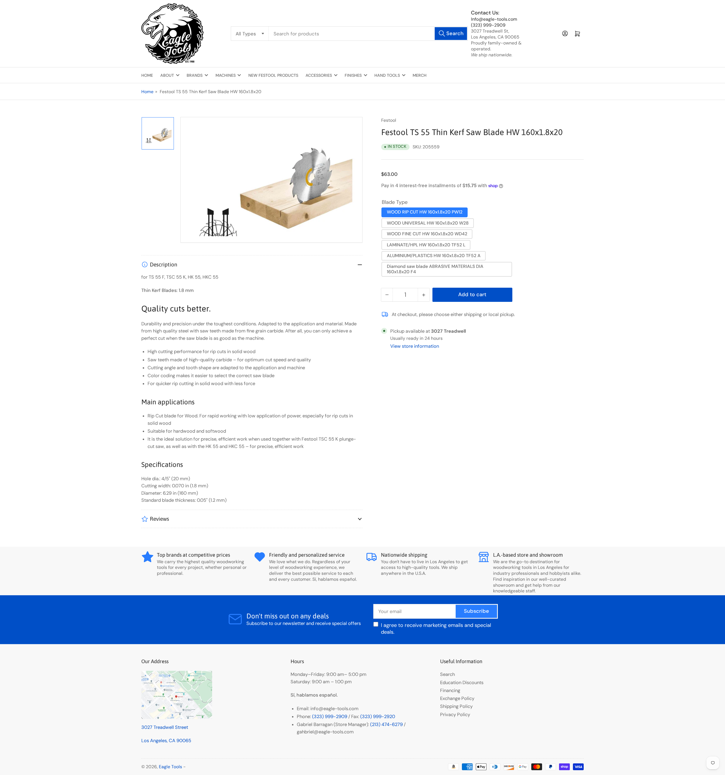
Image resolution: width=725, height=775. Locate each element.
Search (447, 674)
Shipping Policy (456, 706)
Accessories (319, 75)
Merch (420, 75)
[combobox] (368, 33)
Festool (388, 120)
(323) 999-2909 (488, 25)
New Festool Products (273, 75)
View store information (414, 346)
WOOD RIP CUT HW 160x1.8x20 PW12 (424, 212)
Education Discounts (461, 683)
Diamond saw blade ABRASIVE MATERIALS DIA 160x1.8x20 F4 (435, 269)
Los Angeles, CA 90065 (166, 741)
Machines (226, 75)
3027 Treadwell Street (164, 727)
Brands (194, 75)
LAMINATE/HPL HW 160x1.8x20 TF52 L (426, 245)
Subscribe (476, 611)
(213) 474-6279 (386, 724)
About (167, 75)
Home (147, 75)
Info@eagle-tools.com (494, 19)
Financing (450, 690)
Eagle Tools (170, 767)
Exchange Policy (457, 698)
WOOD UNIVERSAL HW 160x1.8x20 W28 (428, 223)
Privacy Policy (455, 715)
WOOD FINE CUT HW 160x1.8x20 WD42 (427, 234)
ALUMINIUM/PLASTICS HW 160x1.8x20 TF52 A (434, 256)
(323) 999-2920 (377, 717)
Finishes (353, 75)
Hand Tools (387, 75)
